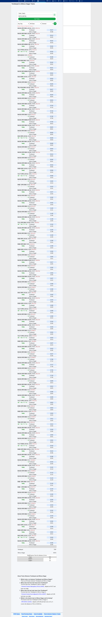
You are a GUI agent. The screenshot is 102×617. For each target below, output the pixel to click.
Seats (55, 1)
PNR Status (17, 614)
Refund (72, 1)
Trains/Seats (42, 1)
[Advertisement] (77, 14)
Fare (60, 1)
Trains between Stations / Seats (52, 614)
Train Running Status (26, 614)
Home (21, 1)
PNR (34, 1)
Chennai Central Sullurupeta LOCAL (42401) (32, 586)
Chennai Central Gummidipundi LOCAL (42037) (33, 594)
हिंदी (76, 1)
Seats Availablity (38, 614)
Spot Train (27, 1)
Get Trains (37, 19)
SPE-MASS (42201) (26, 601)
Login (81, 1)
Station (66, 1)
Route (49, 1)
